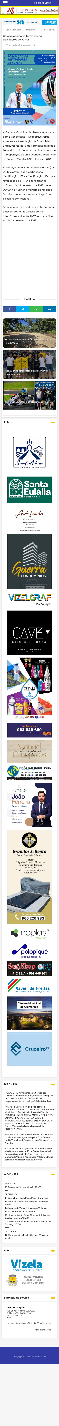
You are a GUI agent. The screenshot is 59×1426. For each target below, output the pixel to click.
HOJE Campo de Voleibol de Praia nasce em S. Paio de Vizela (28, 341)
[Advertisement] (29, 263)
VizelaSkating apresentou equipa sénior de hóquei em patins (26, 372)
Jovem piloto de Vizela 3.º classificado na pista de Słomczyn (28, 404)
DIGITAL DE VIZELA (42, 3)
